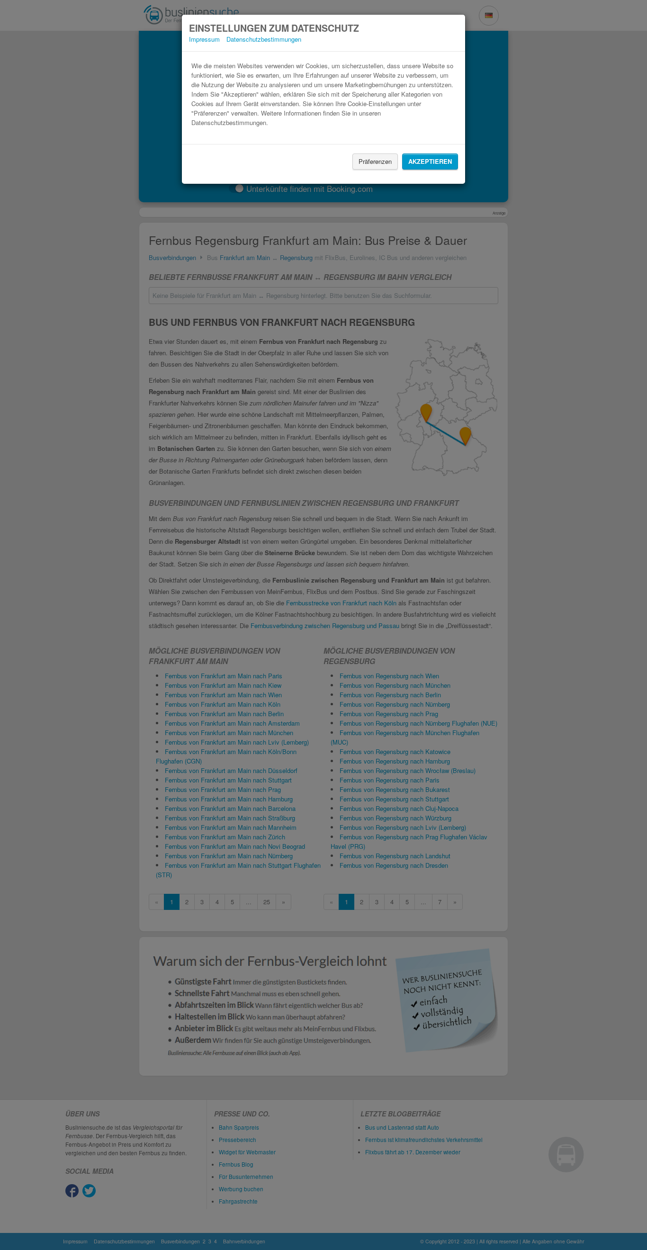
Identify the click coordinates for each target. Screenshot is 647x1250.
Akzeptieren (430, 161)
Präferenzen (375, 161)
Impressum (204, 39)
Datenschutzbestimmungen (263, 39)
